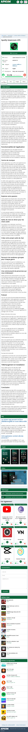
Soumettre (5, 591)
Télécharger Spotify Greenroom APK (12, 493)
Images (17, 81)
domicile (4, 35)
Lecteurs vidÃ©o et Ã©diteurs (19, 35)
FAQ (11, 81)
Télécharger (14, 53)
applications (10, 35)
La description (4, 82)
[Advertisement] (14, 19)
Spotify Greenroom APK (7, 36)
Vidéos (24, 81)
